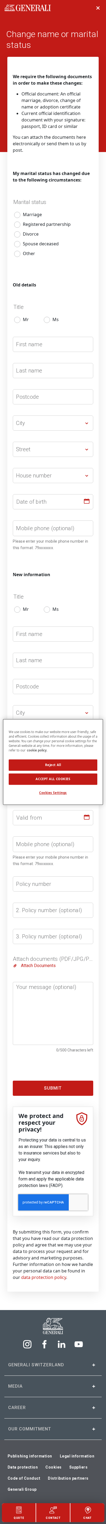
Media (15, 1386)
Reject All (53, 765)
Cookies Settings (53, 793)
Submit (53, 1088)
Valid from (29, 817)
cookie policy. (37, 750)
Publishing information (30, 1456)
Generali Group (22, 1489)
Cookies (53, 1467)
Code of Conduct (24, 1478)
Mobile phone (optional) (45, 528)
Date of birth (31, 502)
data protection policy (43, 1277)
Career (17, 1407)
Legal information (77, 1456)
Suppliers (78, 1467)
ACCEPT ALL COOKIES (53, 779)
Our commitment (29, 1428)
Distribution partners (68, 1478)
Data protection (23, 1467)
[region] (53, 762)
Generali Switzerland (36, 1364)
